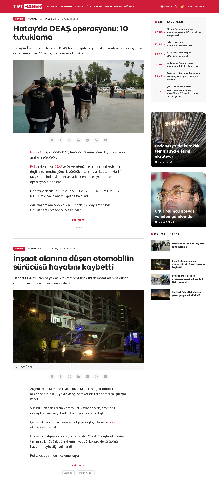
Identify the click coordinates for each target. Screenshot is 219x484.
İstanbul (68, 472)
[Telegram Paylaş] (87, 140)
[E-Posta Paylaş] (105, 140)
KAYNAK (32, 19)
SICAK (51, 7)
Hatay (34, 152)
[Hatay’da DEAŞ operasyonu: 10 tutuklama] (160, 245)
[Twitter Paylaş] (69, 140)
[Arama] (177, 6)
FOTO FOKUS (166, 162)
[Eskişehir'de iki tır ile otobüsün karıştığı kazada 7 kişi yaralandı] (160, 279)
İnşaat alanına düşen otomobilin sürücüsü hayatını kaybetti (188, 264)
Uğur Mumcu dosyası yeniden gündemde (175, 214)
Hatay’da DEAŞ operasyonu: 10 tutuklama (188, 245)
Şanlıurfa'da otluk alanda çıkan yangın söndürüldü (186, 294)
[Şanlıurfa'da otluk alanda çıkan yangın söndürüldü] (160, 294)
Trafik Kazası (86, 472)
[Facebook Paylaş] (60, 140)
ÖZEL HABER (94, 7)
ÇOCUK (79, 7)
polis (112, 422)
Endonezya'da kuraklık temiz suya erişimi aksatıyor (177, 151)
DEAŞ (58, 166)
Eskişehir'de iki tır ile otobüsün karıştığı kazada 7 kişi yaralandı (187, 279)
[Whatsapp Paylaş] (96, 140)
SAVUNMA (66, 7)
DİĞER (128, 7)
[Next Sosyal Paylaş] (51, 140)
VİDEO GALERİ (166, 222)
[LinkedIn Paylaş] (78, 140)
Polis (33, 166)
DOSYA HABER (113, 7)
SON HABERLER (170, 22)
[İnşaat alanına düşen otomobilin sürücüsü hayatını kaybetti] (160, 264)
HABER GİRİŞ (51, 19)
